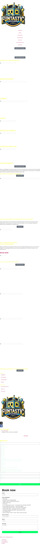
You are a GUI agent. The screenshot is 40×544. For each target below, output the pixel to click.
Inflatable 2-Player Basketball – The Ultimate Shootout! (11, 460)
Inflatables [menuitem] (4, 539)
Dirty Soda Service (20, 42)
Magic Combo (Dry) (7, 502)
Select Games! (2, 444)
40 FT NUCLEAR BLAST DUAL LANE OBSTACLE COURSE (11, 470)
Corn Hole (3, 448)
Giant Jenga (3, 449)
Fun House (5, 503)
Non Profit (20, 44)
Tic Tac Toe (3, 455)
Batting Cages (3, 463)
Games (20, 32)
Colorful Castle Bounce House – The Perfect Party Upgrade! (14, 507)
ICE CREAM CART (6, 511)
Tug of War (3, 445)
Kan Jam (2, 450)
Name (1, 441)
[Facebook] (1, 426)
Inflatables (20, 30)
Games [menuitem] (3, 543)
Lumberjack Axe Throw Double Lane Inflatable (9, 467)
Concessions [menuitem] (4, 540)
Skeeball (2, 462)
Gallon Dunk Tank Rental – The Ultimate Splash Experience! (11, 459)
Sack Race (3, 453)
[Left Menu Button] (1, 535)
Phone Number (5, 514)
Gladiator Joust (4, 468)
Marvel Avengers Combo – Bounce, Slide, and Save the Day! (15, 512)
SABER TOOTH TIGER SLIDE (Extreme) (11, 501)
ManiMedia (26, 435)
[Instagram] (1, 423)
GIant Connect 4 (4, 447)
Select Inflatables (6, 497)
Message (1, 477)
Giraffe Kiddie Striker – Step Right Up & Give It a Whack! (14, 508)
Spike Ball (3, 452)
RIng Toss (3, 457)
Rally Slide (5, 498)
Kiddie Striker (3, 458)
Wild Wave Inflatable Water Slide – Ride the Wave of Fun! (14, 510)
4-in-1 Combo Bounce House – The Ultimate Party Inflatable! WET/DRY (17, 505)
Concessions (20, 35)
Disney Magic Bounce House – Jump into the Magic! (13, 506)
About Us (20, 40)
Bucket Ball (3, 454)
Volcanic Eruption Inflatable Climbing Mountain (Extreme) (11, 469)
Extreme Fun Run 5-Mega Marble (9, 500)
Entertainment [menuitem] (5, 542)
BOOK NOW (4, 253)
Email (1, 474)
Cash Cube (3, 464)
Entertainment (20, 37)
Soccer (2, 465)
